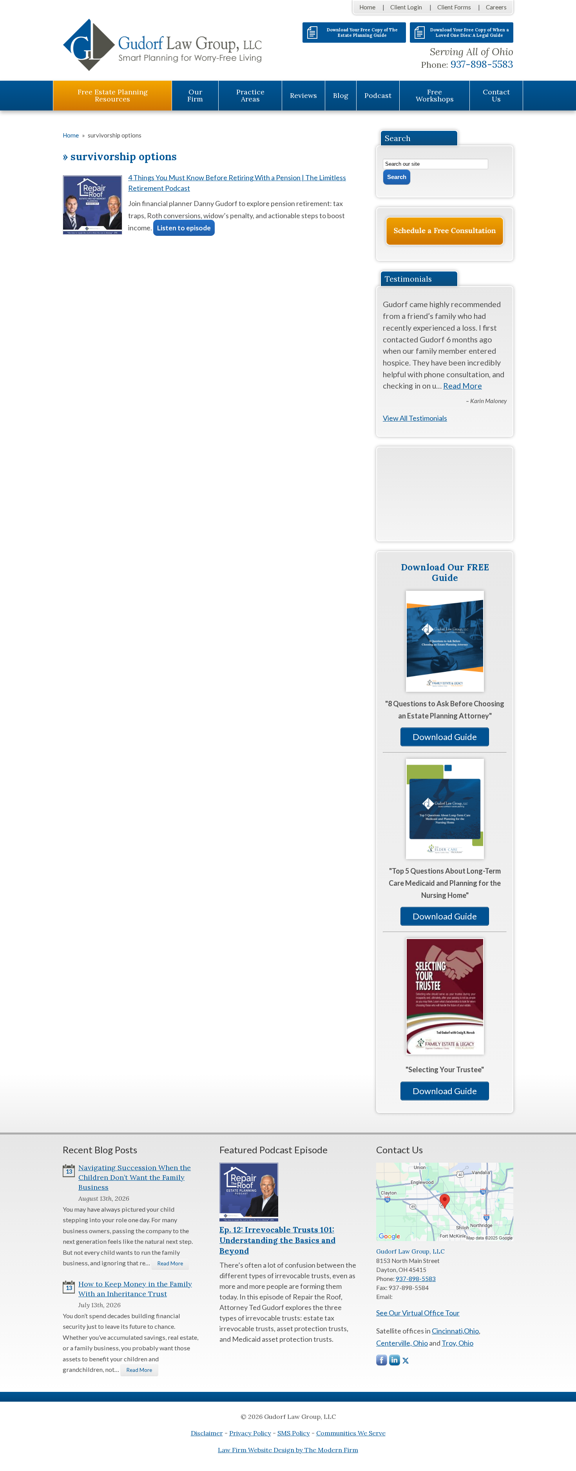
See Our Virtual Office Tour (418, 1312)
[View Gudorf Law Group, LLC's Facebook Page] (382, 1362)
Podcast (377, 95)
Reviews (303, 95)
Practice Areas (250, 95)
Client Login (406, 7)
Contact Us (496, 95)
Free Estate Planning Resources (113, 95)
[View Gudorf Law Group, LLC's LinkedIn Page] (395, 1362)
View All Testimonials (415, 418)
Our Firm (195, 95)
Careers (496, 7)
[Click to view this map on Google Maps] (444, 1238)
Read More (462, 385)
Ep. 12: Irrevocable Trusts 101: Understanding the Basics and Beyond (277, 1240)
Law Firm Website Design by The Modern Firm (288, 1450)
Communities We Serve (351, 1433)
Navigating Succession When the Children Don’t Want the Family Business (134, 1177)
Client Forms (454, 7)
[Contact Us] (445, 231)
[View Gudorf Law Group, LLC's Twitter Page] (405, 1361)
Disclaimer (207, 1433)
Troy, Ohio (457, 1343)
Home (367, 7)
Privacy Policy (250, 1433)
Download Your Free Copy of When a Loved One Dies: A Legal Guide (469, 32)
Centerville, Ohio (402, 1343)
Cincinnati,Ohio (455, 1330)
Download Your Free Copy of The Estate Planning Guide (362, 32)
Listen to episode (184, 228)
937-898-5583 (482, 64)
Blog (340, 95)
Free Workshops (435, 95)
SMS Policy (293, 1433)
